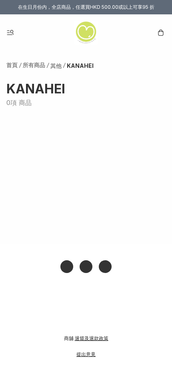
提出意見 (86, 354)
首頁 (12, 64)
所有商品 (34, 64)
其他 (56, 65)
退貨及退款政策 (91, 338)
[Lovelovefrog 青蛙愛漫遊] (86, 33)
